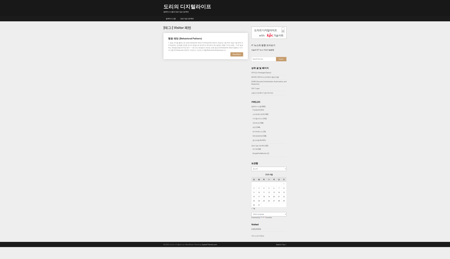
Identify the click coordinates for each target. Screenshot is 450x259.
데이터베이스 (257, 132)
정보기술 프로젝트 (187, 19)
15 (284, 192)
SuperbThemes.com (209, 245)
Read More (237, 54)
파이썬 (255, 149)
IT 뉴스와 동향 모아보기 (263, 45)
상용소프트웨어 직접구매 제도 (262, 93)
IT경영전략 (257, 110)
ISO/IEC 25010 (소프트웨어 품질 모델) (265, 77)
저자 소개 (254, 236)
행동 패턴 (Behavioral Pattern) (185, 38)
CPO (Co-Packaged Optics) (261, 73)
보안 (254, 127)
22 (284, 197)
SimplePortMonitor (260, 153)
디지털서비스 (257, 119)
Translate (268, 217)
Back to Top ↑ (281, 245)
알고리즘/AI (257, 140)
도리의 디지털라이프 (187, 7)
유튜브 (261, 236)
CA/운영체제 (257, 136)
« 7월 (253, 208)
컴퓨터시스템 (171, 19)
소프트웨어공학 (258, 114)
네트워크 (256, 123)
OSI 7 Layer (255, 88)
